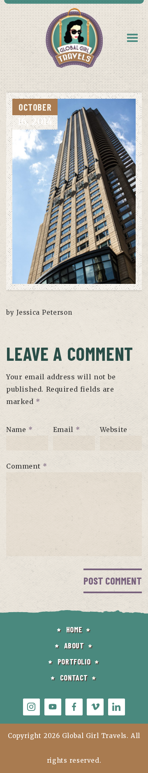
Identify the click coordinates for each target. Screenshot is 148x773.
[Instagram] (31, 707)
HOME (74, 629)
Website (113, 429)
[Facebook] (73, 707)
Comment (26, 466)
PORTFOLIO (74, 661)
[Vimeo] (95, 707)
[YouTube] (52, 707)
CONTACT (74, 677)
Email (66, 429)
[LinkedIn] (116, 707)
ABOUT (74, 645)
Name (19, 429)
